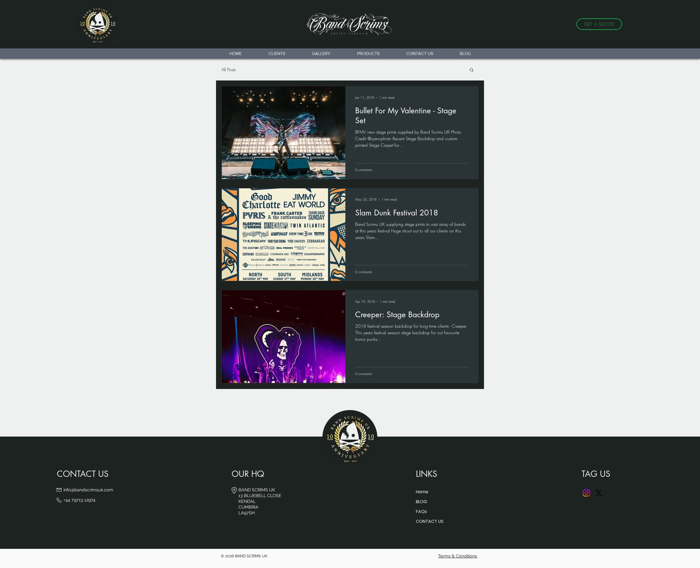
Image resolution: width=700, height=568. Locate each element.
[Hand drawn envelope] (349, 24)
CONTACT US (430, 521)
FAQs (421, 511)
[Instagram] (586, 493)
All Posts (228, 70)
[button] (471, 70)
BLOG (421, 501)
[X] (598, 493)
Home (422, 492)
